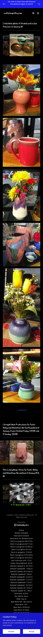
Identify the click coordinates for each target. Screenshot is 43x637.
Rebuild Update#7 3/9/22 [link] (21, 574)
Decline (11, 631)
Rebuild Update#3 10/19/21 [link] (21, 585)
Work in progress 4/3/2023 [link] (21, 558)
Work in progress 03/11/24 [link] (21, 544)
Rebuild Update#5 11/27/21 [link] (21, 580)
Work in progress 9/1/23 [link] (21, 549)
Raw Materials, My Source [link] (21, 602)
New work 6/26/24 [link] (21, 536)
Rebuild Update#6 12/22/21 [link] (21, 577)
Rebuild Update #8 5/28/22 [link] (21, 571)
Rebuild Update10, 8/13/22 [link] (21, 566)
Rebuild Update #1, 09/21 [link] (21, 591)
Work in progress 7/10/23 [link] (21, 552)
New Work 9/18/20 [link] (21, 610)
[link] (13, 13)
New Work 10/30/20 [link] (21, 607)
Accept (31, 631)
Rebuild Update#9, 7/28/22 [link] (21, 569)
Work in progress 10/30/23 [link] (21, 547)
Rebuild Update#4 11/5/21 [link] (21, 582)
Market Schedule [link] (21, 533)
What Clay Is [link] (22, 599)
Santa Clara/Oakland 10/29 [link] (21, 563)
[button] (38, 13)
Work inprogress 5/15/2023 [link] (21, 555)
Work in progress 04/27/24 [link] (21, 541)
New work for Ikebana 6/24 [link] (21, 538)
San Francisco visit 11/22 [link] (21, 560)
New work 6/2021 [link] (21, 593)
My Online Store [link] (21, 596)
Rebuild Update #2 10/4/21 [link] (21, 588)
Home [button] (21, 530)
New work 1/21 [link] (21, 604)
